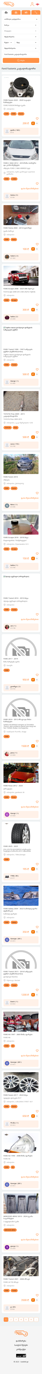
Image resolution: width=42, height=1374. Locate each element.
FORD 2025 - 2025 (10, 846)
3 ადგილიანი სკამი (11, 1221)
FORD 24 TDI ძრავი (10, 1282)
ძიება (22, 60)
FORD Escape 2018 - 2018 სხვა (15, 537)
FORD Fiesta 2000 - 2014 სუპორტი (17, 228)
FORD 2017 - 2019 (10, 659)
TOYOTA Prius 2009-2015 (12, 419)
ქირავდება (7, 789)
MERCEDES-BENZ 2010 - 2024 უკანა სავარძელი (18, 1217)
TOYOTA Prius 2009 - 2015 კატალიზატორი (14, 415)
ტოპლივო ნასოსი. (10, 977)
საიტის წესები (21, 1345)
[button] (20, 25)
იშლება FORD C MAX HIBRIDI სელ (16, 168)
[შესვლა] (37, 119)
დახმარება (21, 1341)
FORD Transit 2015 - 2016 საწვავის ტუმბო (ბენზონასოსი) (17, 972)
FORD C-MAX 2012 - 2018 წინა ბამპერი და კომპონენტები (19, 164)
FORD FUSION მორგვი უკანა (14, 105)
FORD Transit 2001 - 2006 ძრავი (16, 1279)
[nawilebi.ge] (8, 4)
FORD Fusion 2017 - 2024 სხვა (15, 1095)
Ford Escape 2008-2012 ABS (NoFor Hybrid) (19, 292)
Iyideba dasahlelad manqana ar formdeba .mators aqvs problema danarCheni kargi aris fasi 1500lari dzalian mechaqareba (19, 726)
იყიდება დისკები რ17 (12, 1098)
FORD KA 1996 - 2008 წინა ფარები (17, 1156)
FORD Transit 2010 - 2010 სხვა (15, 598)
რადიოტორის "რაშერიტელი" (15, 540)
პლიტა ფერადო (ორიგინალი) (15, 601)
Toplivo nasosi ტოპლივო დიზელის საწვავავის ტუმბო (17, 355)
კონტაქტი (21, 1349)
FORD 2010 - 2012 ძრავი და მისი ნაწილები (17, 720)
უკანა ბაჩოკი (8, 231)
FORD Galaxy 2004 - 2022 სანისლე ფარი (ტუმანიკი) (20, 909)
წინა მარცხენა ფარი (11, 662)
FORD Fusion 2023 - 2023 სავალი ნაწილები (17, 101)
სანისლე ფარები (10, 914)
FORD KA (6, 1037)
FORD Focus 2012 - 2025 (13, 785)
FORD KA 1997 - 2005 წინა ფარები (17, 1034)
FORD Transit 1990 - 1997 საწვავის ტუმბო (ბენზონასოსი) (17, 350)
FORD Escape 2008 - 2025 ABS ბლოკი (18, 288)
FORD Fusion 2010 (10, 477)
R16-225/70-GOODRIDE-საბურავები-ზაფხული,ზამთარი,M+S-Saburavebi (17, 850)
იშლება (6, 480)
